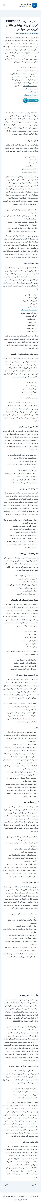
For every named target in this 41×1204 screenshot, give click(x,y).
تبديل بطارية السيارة (30, 1098)
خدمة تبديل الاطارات (30, 86)
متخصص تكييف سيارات (29, 310)
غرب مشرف (28, 95)
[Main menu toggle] (4, 5)
